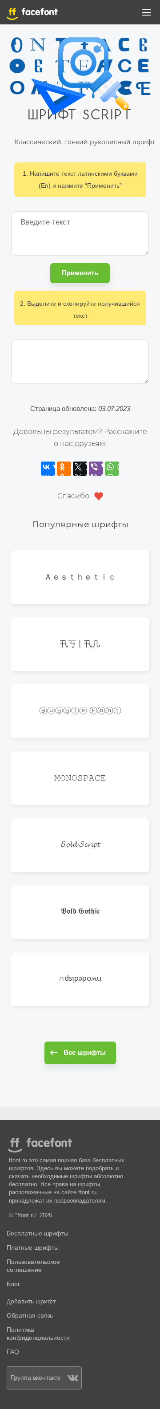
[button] (146, 14)
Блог (13, 1284)
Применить (80, 272)
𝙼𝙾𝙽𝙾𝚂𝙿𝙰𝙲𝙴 (80, 777)
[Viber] (96, 469)
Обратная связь (30, 1315)
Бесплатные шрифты (37, 1233)
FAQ (13, 1352)
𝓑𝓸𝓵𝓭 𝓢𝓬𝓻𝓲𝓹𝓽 (80, 845)
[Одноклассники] (64, 469)
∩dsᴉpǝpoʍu (80, 979)
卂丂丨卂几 (80, 643)
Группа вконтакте (36, 1377)
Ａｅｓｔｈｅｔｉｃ (80, 576)
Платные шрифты (33, 1247)
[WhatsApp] (112, 469)
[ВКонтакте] (48, 469)
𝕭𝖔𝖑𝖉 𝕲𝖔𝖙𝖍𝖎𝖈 (80, 912)
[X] (80, 469)
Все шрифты (85, 1052)
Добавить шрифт (31, 1301)
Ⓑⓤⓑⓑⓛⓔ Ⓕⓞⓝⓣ (80, 710)
